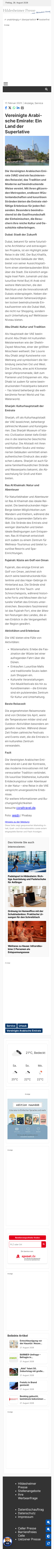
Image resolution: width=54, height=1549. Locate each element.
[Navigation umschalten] (6, 83)
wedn (16, 815)
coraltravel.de (25, 807)
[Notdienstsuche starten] (43, 1244)
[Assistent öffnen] (7, 1541)
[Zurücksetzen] (48, 1543)
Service (39, 103)
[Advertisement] (27, 53)
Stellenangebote (29, 1491)
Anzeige (29, 103)
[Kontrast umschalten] (48, 1536)
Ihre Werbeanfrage (28, 1496)
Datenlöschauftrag (31, 1509)
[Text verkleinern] (48, 1529)
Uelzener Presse (29, 1539)
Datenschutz (27, 1513)
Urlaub (23, 1025)
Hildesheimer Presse (27, 1485)
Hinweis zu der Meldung (17, 822)
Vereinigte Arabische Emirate (24, 1030)
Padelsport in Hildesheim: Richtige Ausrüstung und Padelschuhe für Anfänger (27, 879)
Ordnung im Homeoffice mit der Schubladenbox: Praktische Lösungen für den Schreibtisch (25, 914)
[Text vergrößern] (48, 1522)
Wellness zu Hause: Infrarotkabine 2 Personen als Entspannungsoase (25, 949)
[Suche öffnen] (46, 89)
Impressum (25, 1517)
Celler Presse (27, 1528)
